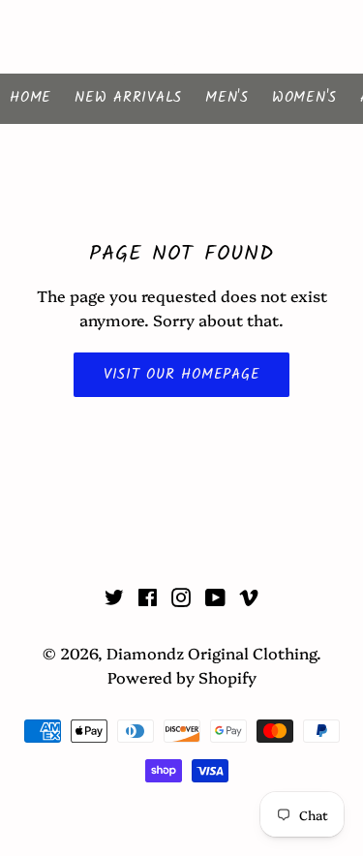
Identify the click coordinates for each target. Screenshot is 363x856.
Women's (304, 97)
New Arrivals (128, 97)
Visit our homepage (182, 374)
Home (30, 97)
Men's (227, 97)
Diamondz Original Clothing (181, 37)
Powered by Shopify (182, 677)
